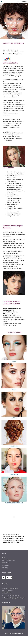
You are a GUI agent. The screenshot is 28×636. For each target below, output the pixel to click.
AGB (3, 557)
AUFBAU (14, 418)
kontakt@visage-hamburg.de (16, 598)
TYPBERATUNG (14, 474)
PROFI (14, 361)
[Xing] (7, 577)
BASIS (14, 389)
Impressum (5, 565)
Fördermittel (6, 562)
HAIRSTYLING (14, 446)
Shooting (5, 567)
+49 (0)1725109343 (13, 596)
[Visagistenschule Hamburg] (1, 1)
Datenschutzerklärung (8, 560)
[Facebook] (3, 577)
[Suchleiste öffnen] (18, 1)
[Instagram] (10, 577)
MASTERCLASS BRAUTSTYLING (14, 503)
